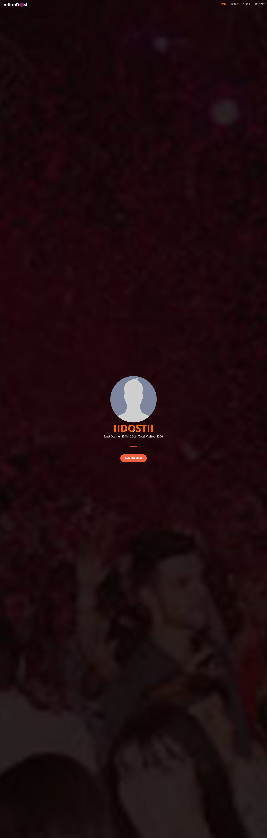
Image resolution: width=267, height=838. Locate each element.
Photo (246, 3)
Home (223, 3)
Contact (260, 3)
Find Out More (133, 458)
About (234, 3)
